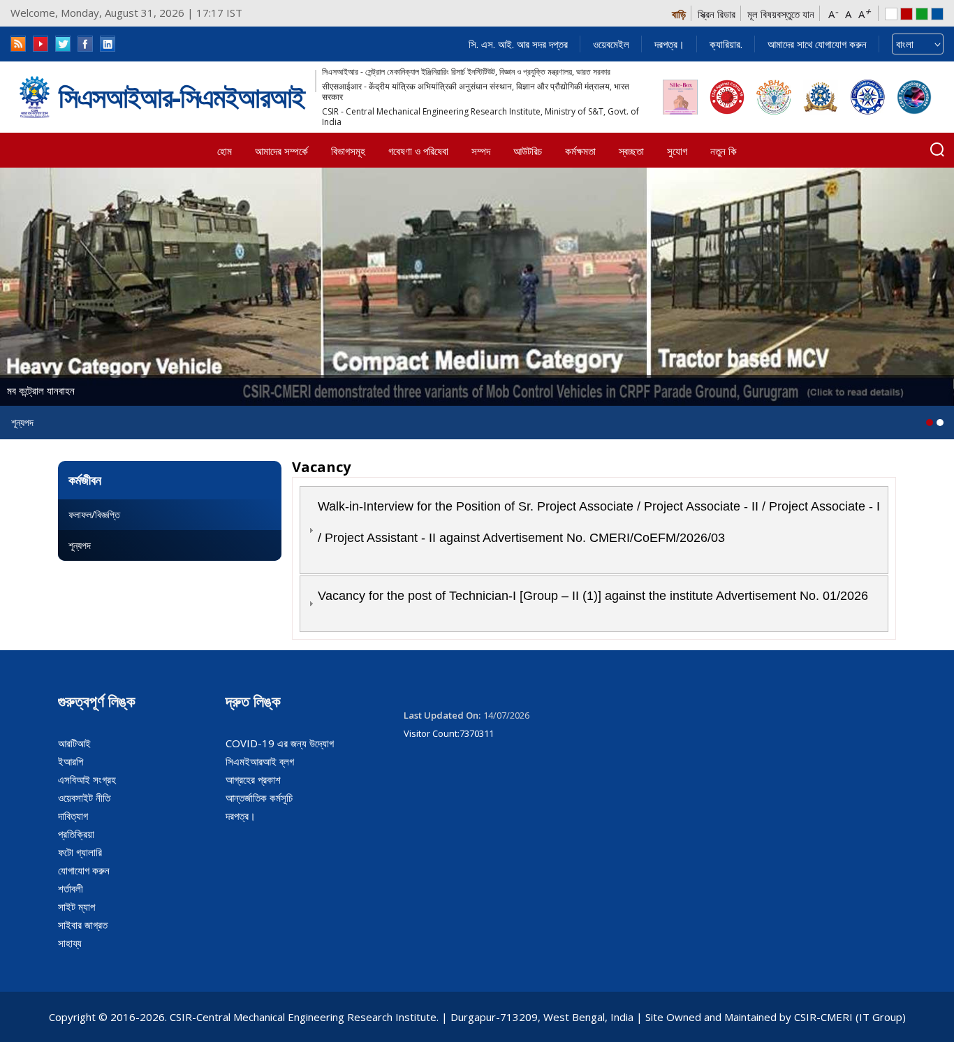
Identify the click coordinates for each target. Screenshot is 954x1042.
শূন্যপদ (79, 545)
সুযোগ (677, 151)
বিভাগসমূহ (348, 151)
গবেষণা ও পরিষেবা (418, 151)
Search (937, 149)
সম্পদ (480, 151)
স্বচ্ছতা (631, 151)
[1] (940, 422)
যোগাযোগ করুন (84, 870)
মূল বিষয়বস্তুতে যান (780, 14)
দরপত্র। (669, 44)
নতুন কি (723, 151)
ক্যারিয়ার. (726, 44)
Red (906, 14)
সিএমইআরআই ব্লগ (260, 761)
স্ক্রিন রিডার (716, 14)
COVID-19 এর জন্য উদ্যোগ (280, 743)
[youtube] (40, 44)
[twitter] (63, 44)
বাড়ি (679, 14)
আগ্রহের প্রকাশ (253, 779)
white (891, 14)
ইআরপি (70, 761)
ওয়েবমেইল (611, 44)
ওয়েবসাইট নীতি (84, 798)
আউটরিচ (527, 151)
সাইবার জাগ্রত (83, 925)
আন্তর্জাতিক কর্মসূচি (259, 798)
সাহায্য (70, 943)
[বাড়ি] (34, 97)
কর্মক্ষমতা (580, 151)
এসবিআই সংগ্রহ (87, 779)
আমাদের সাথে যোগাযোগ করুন (817, 44)
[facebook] (85, 44)
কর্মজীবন (84, 479)
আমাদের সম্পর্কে (281, 151)
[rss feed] (18, 44)
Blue (937, 14)
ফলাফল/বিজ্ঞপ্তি (94, 514)
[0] (929, 422)
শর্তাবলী (70, 888)
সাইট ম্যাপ (76, 906)
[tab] (594, 530)
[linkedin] (107, 44)
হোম (224, 151)
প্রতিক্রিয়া (76, 834)
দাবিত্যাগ (73, 816)
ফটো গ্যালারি (80, 852)
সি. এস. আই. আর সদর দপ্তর (518, 44)
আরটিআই (74, 743)
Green (922, 14)
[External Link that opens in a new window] (680, 97)
